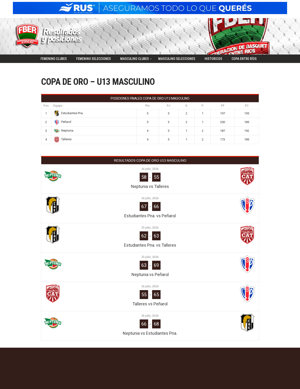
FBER (8, 354)
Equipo (57, 105)
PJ (168, 105)
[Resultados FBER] (50, 36)
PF (222, 105)
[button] (69, 59)
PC (247, 105)
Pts (147, 105)
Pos (46, 105)
